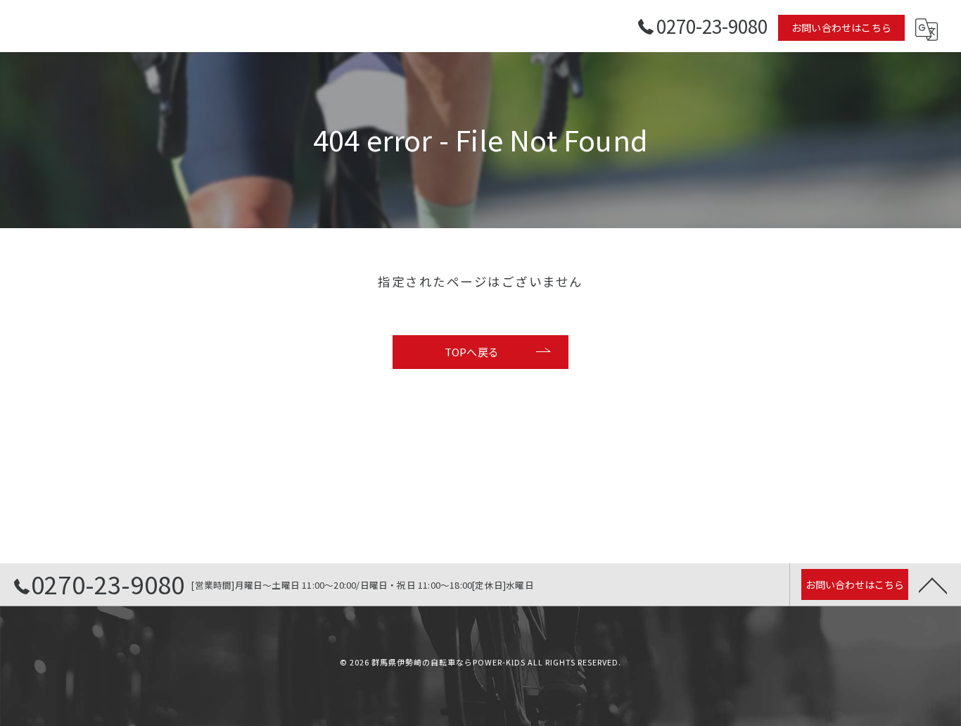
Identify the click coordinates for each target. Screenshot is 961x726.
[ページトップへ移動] (933, 584)
